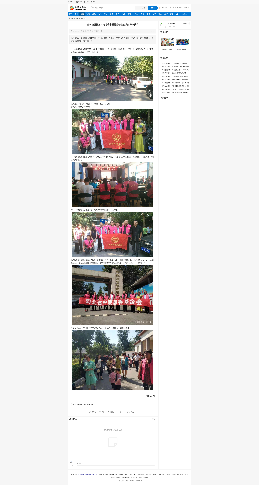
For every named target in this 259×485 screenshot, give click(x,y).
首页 (72, 18)
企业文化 (127, 474)
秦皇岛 (185, 7)
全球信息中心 (141, 474)
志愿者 (181, 7)
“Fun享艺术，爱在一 (166, 49)
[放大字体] (151, 31)
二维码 (87, 1)
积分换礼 (174, 474)
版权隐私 (161, 474)
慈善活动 (83, 18)
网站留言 (180, 474)
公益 (173, 7)
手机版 (80, 1)
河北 (166, 7)
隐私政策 (148, 474)
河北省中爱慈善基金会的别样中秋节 (83, 404)
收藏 (112, 412)
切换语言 (72, 1)
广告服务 (168, 474)
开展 (170, 7)
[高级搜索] (159, 8)
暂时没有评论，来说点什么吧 (113, 430)
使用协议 (155, 474)
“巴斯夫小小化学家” (181, 49)
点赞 (94, 412)
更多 (154, 419)
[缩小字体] (154, 31)
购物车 (95, 1)
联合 (163, 7)
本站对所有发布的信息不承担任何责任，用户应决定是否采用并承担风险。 (129, 477)
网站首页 (73, 474)
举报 (102, 412)
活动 (176, 7)
